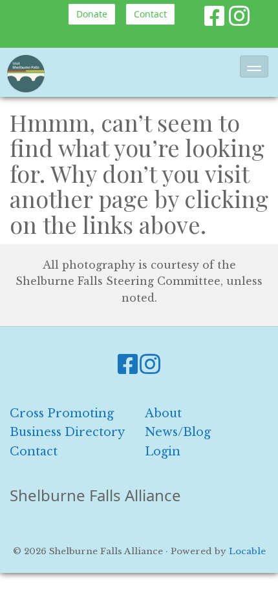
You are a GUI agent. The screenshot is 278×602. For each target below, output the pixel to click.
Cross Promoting (62, 413)
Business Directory (67, 432)
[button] (254, 67)
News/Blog (178, 432)
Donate (91, 14)
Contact (150, 14)
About (163, 413)
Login (162, 451)
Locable (247, 551)
